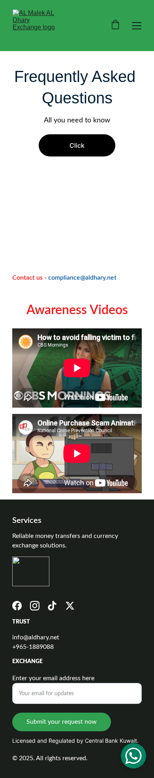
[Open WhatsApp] (133, 755)
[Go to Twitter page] (70, 605)
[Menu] (136, 25)
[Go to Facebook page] (17, 605)
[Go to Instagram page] (34, 605)
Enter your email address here (53, 678)
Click (77, 145)
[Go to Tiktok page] (52, 605)
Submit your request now (61, 722)
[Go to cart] (115, 25)
